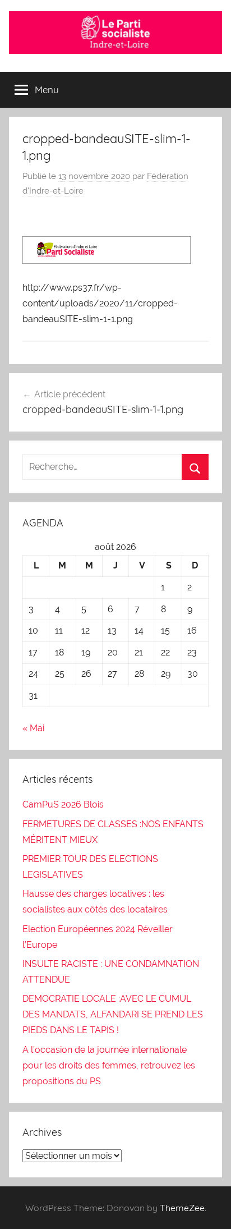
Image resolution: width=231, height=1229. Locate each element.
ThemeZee (182, 1207)
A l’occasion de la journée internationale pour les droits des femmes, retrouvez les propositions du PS (108, 1065)
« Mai (33, 728)
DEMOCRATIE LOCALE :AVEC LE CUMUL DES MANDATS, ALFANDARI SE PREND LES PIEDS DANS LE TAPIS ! (112, 1014)
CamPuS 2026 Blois (63, 804)
